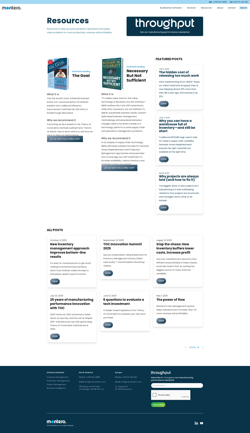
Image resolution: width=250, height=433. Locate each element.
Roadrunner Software (171, 8)
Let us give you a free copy (65, 138)
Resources (206, 8)
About (220, 8)
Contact (232, 8)
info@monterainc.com (92, 382)
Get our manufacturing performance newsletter (165, 32)
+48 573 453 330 (239, 2)
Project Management (56, 384)
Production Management (58, 380)
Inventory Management (57, 377)
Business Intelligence (56, 388)
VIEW (164, 103)
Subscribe (158, 404)
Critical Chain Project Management (206, 4)
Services (191, 8)
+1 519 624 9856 (89, 377)
